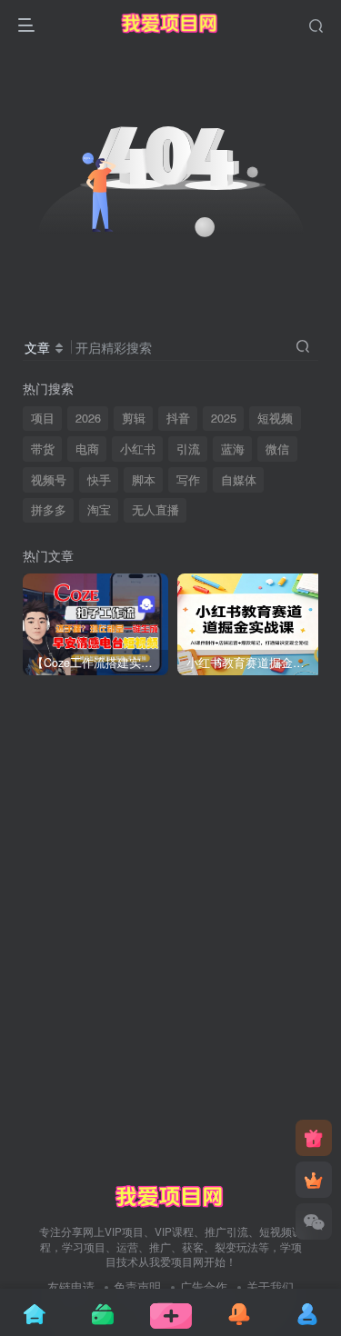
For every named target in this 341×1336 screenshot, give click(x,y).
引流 (188, 449)
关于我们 (270, 1286)
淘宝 (99, 510)
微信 (277, 449)
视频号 (48, 480)
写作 (188, 480)
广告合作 (203, 1286)
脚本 (143, 480)
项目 (43, 418)
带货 (43, 449)
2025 (223, 418)
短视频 (275, 418)
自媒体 (238, 480)
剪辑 (133, 418)
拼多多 (48, 510)
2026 (88, 418)
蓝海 (233, 449)
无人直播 (155, 510)
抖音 (178, 418)
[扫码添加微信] (314, 1221)
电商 (87, 449)
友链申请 (71, 1286)
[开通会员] (314, 1180)
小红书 (137, 449)
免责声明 (137, 1286)
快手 (99, 480)
